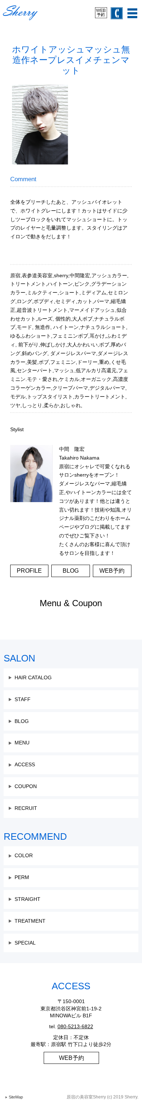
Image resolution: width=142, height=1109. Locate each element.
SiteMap (16, 1097)
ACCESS (25, 764)
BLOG (22, 721)
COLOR (24, 855)
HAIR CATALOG (33, 677)
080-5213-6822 (75, 1026)
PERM (22, 877)
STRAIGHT (27, 899)
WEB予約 (71, 1058)
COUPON (26, 786)
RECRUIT (26, 808)
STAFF (23, 699)
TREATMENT (30, 921)
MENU (22, 743)
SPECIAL (25, 943)
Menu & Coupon (71, 603)
